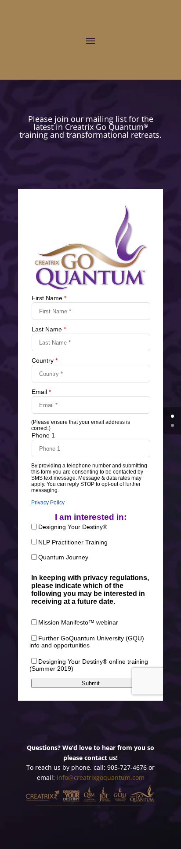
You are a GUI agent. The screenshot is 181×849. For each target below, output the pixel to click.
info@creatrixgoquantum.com (101, 777)
